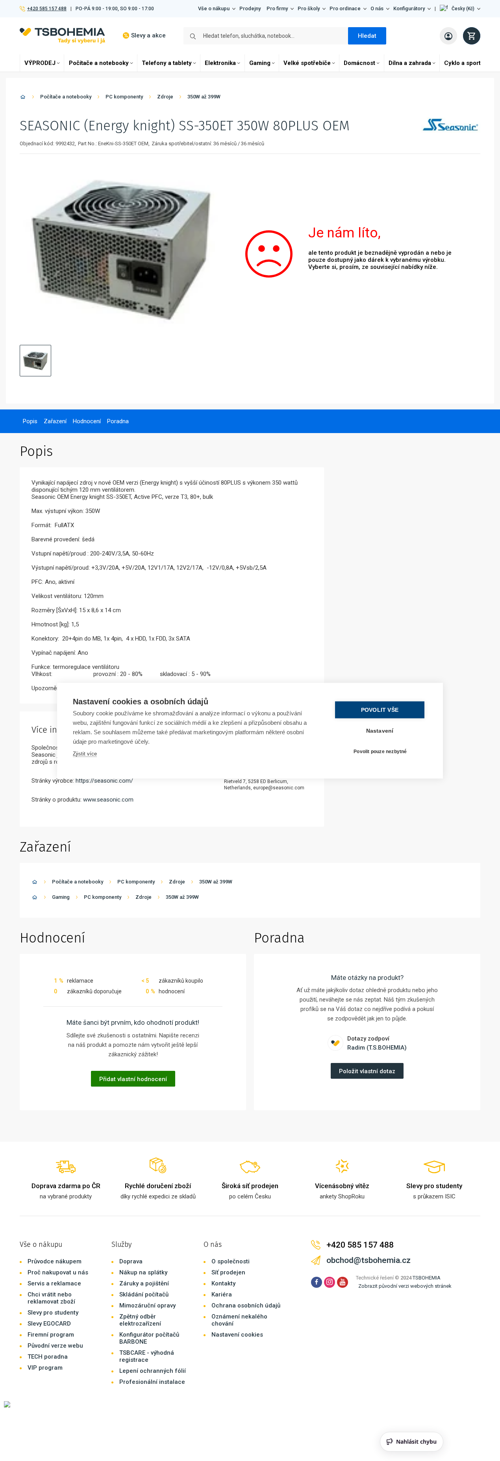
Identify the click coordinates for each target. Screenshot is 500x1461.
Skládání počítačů (144, 1294)
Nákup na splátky (143, 1272)
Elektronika (220, 63)
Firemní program (51, 1334)
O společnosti (230, 1261)
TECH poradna (48, 1356)
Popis (30, 421)
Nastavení (380, 730)
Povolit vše (379, 710)
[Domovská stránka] (23, 98)
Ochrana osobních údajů (245, 1305)
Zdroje (165, 97)
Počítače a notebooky (99, 63)
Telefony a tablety (167, 63)
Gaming (259, 63)
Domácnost (359, 63)
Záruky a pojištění (144, 1283)
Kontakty (223, 1283)
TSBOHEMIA (427, 1278)
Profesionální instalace (152, 1381)
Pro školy (309, 8)
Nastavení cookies (237, 1334)
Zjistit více (85, 753)
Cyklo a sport (462, 63)
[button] (460, 8)
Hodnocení (87, 421)
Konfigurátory (409, 8)
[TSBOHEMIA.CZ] (62, 35)
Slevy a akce (148, 35)
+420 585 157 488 (47, 8)
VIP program (45, 1367)
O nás (376, 8)
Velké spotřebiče (307, 63)
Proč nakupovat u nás (58, 1272)
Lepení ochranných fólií (152, 1370)
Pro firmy (277, 8)
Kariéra (221, 1294)
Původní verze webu (55, 1345)
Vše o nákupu (214, 8)
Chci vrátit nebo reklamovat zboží (51, 1298)
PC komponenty (124, 97)
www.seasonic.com (108, 799)
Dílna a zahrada (410, 63)
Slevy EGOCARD (49, 1323)
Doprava (131, 1261)
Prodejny (250, 8)
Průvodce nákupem (54, 1261)
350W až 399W (203, 97)
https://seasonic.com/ (104, 780)
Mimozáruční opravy (147, 1305)
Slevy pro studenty (53, 1312)
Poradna (118, 421)
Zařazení (55, 421)
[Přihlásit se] (448, 35)
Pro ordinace (345, 8)
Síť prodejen (228, 1272)
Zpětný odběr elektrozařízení (140, 1320)
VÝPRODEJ (40, 63)
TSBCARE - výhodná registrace (146, 1356)
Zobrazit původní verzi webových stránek (405, 1286)
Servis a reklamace (54, 1283)
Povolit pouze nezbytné (380, 751)
